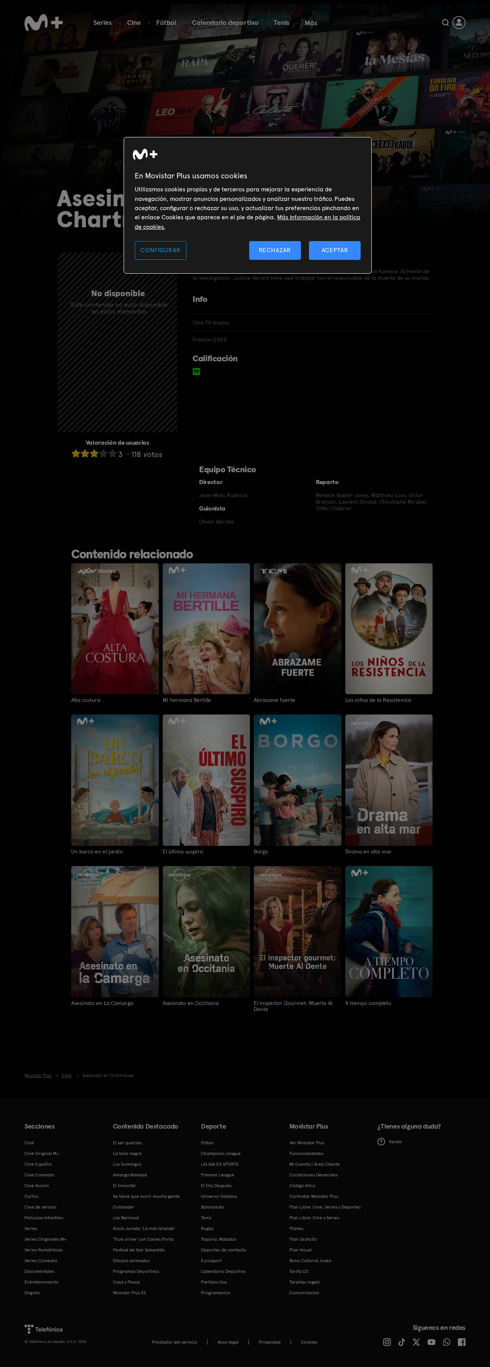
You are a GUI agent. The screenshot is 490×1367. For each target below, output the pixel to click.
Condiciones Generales (313, 1175)
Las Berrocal (126, 1217)
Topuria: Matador (219, 1239)
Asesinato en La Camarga (102, 1003)
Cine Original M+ (41, 1153)
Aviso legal (227, 1342)
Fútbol (166, 22)
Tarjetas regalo (304, 1282)
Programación (215, 1292)
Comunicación (304, 1292)
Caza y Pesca (126, 1282)
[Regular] (94, 453)
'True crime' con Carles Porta (143, 1239)
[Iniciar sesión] (459, 22)
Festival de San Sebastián (139, 1250)
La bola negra (127, 1153)
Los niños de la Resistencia (378, 700)
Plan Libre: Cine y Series (314, 1217)
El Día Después (216, 1185)
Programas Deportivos (136, 1271)
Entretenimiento (41, 1282)
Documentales (39, 1271)
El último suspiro (183, 851)
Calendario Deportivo (223, 1271)
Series (102, 22)
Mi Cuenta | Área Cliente (314, 1164)
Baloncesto (212, 1207)
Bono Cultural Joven (310, 1260)
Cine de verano (40, 1207)
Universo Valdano (219, 1196)
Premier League (217, 1175)
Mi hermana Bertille (187, 700)
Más (311, 23)
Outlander (123, 1207)
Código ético (302, 1185)
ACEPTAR (335, 250)
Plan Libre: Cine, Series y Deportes (325, 1207)
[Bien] (103, 453)
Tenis (281, 22)
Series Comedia (40, 1260)
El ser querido (127, 1142)
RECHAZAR (275, 250)
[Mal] (85, 453)
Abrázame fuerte (274, 700)
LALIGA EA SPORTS (219, 1164)
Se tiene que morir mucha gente (146, 1196)
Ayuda (395, 1141)
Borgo (261, 851)
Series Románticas (43, 1250)
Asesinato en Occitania (191, 1003)
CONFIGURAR (160, 250)
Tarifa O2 (299, 1271)
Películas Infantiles (43, 1217)
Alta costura (85, 700)
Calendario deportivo (225, 22)
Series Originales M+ (45, 1239)
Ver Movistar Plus (306, 1142)
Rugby (207, 1228)
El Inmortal (124, 1185)
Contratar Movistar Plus (313, 1196)
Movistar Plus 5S (129, 1292)
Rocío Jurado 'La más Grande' (144, 1228)
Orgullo (32, 1292)
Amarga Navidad (130, 1175)
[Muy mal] (76, 453)
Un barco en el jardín (97, 851)
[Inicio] (43, 22)
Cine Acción (36, 1185)
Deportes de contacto (223, 1250)
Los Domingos (127, 1164)
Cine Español (38, 1164)
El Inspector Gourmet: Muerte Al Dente (293, 1006)
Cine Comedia (39, 1175)
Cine (134, 22)
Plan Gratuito (303, 1239)
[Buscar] (445, 22)
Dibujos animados (131, 1260)
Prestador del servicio (174, 1342)
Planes (296, 1228)
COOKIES (309, 1342)
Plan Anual (300, 1250)
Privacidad (270, 1342)
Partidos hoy (214, 1282)
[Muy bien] (112, 453)
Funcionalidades (306, 1153)
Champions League (221, 1153)
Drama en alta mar (368, 851)
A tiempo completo (368, 1003)
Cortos (31, 1196)
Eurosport (211, 1260)
